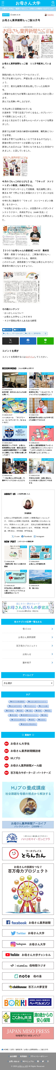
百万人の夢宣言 (19, 720)
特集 (45, 715)
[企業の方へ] (28, 772)
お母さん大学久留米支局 (14, 334)
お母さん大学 (28, 3)
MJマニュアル (28, 1061)
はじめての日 (16, 706)
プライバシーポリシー (39, 1056)
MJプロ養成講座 (18, 702)
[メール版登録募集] (28, 765)
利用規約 (23, 1056)
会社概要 (13, 1056)
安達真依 (50, 15)
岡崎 (39, 711)
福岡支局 (6, 15)
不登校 (10, 711)
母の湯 (14, 715)
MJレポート (20, 330)
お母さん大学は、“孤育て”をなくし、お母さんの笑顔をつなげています (28, 9)
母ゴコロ (27, 629)
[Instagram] (39, 536)
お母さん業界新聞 (26, 637)
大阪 (30, 711)
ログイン (30, 357)
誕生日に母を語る (29, 724)
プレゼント (31, 706)
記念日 (42, 720)
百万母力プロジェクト (27, 646)
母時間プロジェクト (30, 715)
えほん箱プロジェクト (38, 702)
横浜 (48, 711)
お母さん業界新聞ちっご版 (36, 334)
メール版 (44, 706)
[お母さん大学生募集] (28, 743)
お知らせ (27, 654)
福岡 (32, 720)
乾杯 (20, 711)
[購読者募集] (28, 751)
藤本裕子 (27, 662)
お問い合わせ (14, 1061)
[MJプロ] (28, 758)
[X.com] (16, 536)
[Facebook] (26, 536)
